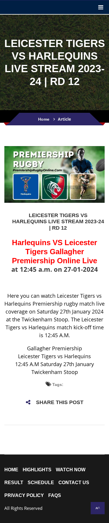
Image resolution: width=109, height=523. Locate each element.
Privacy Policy (24, 495)
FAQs (54, 495)
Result (13, 482)
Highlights (37, 469)
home (11, 469)
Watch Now (70, 469)
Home (43, 119)
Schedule (41, 482)
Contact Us (73, 482)
